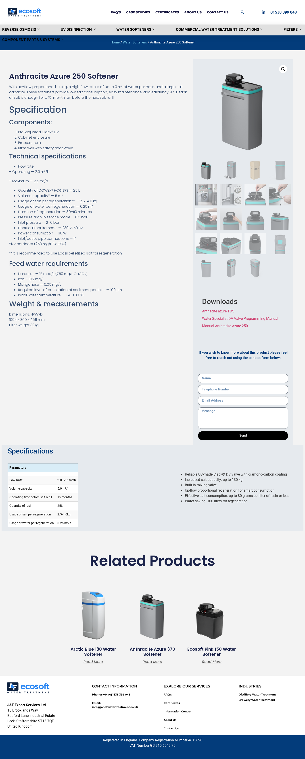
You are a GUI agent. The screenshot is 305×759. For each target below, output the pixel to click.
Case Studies (138, 12)
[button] (242, 12)
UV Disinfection (76, 29)
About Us (193, 12)
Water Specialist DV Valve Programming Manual (240, 318)
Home (115, 42)
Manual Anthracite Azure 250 (225, 326)
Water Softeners (133, 29)
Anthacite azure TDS (218, 311)
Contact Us (217, 12)
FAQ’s (116, 12)
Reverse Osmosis (19, 29)
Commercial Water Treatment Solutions (217, 29)
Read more (93, 662)
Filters (291, 29)
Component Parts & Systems (31, 39)
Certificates (167, 12)
